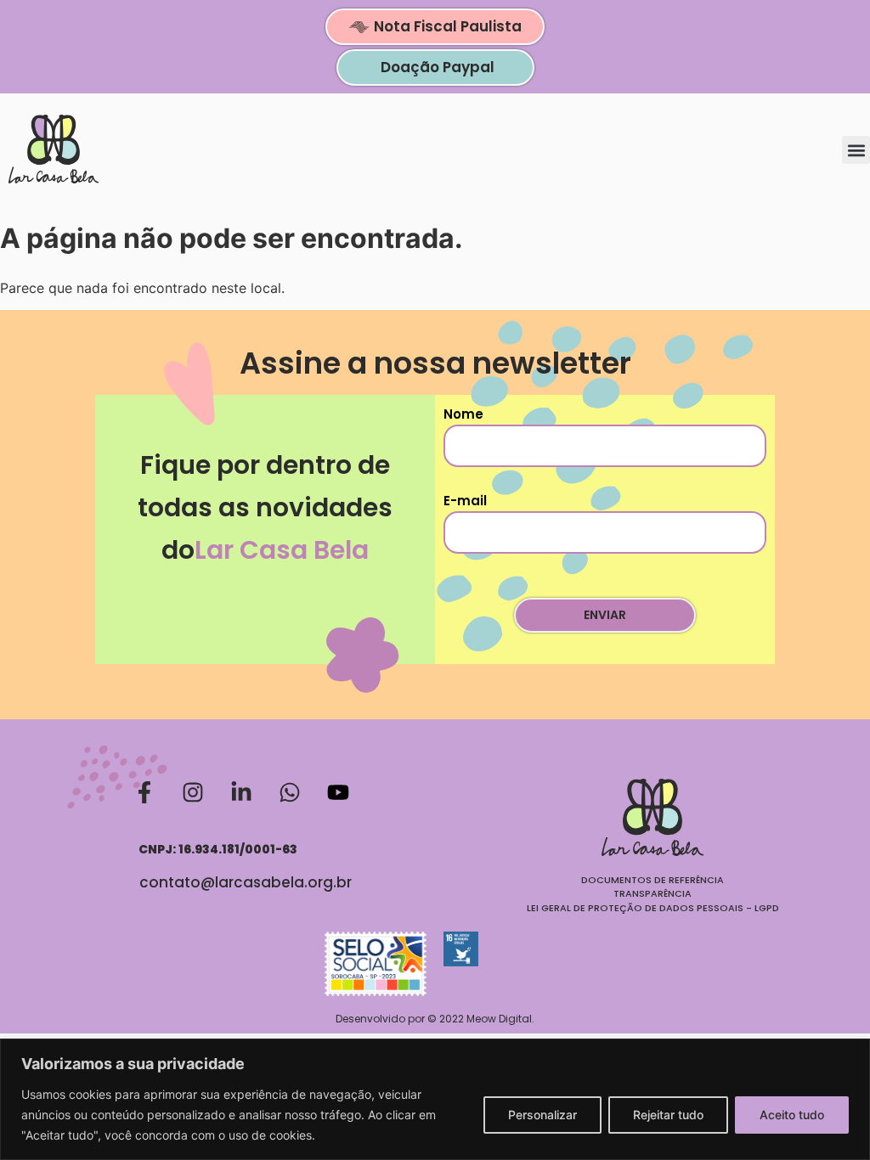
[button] (856, 150)
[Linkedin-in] (241, 792)
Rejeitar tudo (668, 1114)
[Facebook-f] (144, 792)
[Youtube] (338, 792)
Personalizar (542, 1114)
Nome (463, 414)
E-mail (465, 501)
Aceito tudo (792, 1114)
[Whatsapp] (290, 792)
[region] (435, 1099)
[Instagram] (193, 792)
